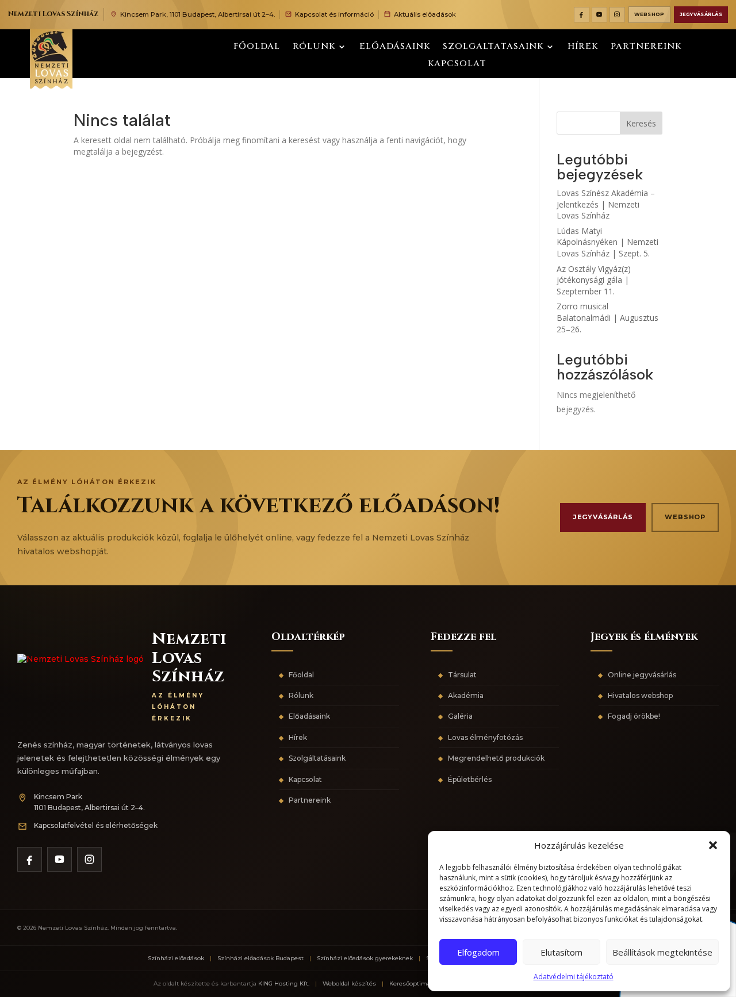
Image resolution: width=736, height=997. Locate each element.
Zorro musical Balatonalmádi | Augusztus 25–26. (607, 317)
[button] (713, 845)
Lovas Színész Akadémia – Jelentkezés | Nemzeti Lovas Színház (606, 204)
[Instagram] (617, 14)
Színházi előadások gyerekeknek (365, 958)
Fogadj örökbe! (634, 716)
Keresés (641, 123)
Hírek (583, 47)
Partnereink (646, 47)
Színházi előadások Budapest (260, 958)
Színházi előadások (176, 958)
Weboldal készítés (349, 983)
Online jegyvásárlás (642, 674)
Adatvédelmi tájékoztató (574, 976)
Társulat (462, 674)
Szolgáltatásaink (317, 758)
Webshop (649, 14)
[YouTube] (599, 14)
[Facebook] (581, 14)
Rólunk (314, 47)
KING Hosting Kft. (283, 983)
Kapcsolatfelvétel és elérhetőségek (96, 825)
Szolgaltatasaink (493, 47)
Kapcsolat (457, 65)
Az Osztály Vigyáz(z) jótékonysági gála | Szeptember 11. (594, 280)
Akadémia (466, 695)
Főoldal (256, 47)
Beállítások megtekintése (662, 952)
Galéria (460, 716)
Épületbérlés (470, 779)
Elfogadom (478, 952)
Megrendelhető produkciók (496, 758)
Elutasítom (561, 952)
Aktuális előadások (425, 14)
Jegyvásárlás (701, 14)
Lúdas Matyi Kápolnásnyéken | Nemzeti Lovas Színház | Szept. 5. (607, 242)
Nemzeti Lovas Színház (53, 14)
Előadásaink (394, 47)
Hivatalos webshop (640, 695)
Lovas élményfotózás (485, 737)
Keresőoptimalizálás (419, 983)
